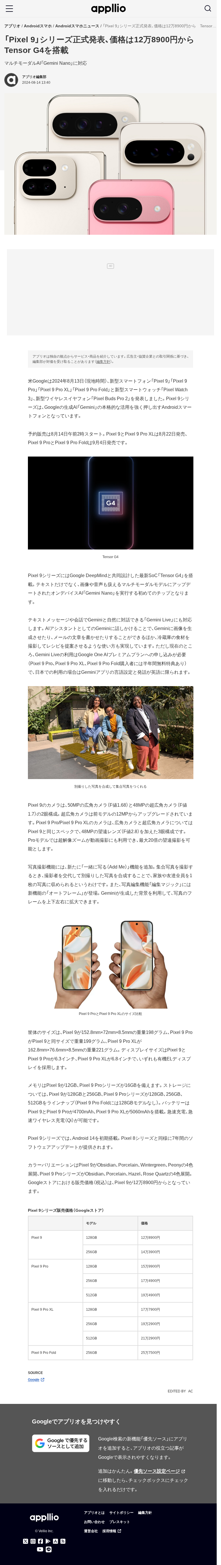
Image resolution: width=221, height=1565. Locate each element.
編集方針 (103, 362)
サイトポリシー (121, 1513)
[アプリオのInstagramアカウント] (33, 1541)
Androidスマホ (38, 26)
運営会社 (91, 1531)
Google (33, 1380)
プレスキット (119, 1522)
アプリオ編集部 (34, 77)
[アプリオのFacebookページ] (40, 1541)
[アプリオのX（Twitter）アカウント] (25, 1541)
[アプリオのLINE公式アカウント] (49, 1549)
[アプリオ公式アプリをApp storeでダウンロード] (55, 1541)
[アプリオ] (108, 9)
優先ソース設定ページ (157, 1471)
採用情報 (109, 1531)
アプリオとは (94, 1513)
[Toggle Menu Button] (9, 8)
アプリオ (12, 26)
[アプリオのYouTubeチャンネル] (40, 1549)
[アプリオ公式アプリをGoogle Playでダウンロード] (48, 1541)
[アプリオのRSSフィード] (63, 1541)
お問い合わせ (94, 1522)
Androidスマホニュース (77, 26)
